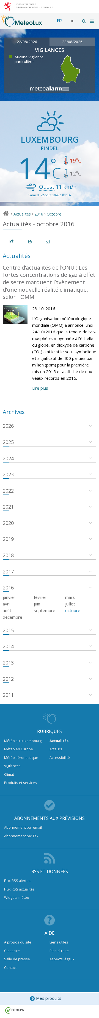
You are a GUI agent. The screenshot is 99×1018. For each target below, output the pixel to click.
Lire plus (40, 388)
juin (37, 604)
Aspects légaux (62, 958)
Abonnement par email (23, 827)
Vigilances (12, 765)
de (72, 21)
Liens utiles (59, 942)
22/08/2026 (27, 41)
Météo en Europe (18, 748)
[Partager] (12, 241)
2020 (8, 523)
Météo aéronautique (21, 757)
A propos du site (17, 942)
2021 (8, 506)
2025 (8, 442)
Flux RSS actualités (19, 889)
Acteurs (56, 748)
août (7, 610)
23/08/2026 (72, 41)
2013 (8, 662)
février (40, 597)
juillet (70, 604)
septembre (44, 610)
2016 (38, 214)
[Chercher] (84, 21)
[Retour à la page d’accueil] (21, 24)
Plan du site (59, 950)
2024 (8, 458)
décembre (12, 617)
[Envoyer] (48, 241)
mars (70, 597)
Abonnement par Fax (21, 835)
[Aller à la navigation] (92, 21)
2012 (8, 679)
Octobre (54, 214)
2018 (8, 555)
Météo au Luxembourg (23, 740)
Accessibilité (60, 757)
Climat (9, 774)
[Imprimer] (30, 241)
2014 (8, 646)
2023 (8, 474)
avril (6, 604)
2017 (8, 571)
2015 (8, 630)
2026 (8, 425)
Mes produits (48, 998)
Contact (10, 967)
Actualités (22, 214)
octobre (72, 610)
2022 (8, 490)
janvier (9, 597)
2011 (8, 695)
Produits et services (20, 782)
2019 (8, 539)
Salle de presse (17, 958)
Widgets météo (16, 897)
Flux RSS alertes (17, 880)
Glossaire (12, 950)
